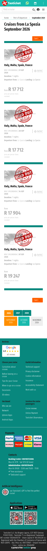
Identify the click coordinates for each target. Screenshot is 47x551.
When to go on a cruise (11, 385)
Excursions (6, 390)
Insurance (29, 380)
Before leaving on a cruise (9, 375)
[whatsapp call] (27, 3)
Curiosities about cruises (9, 368)
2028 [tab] (27, 313)
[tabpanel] (23, 322)
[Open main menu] (43, 9)
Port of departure (20, 18)
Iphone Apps (7, 415)
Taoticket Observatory (34, 417)
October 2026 (23, 321)
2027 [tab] (18, 313)
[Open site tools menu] (43, 3)
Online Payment (32, 413)
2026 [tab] (9, 313)
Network (5, 410)
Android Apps (7, 419)
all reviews (11, 354)
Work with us (31, 389)
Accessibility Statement (35, 385)
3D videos (6, 394)
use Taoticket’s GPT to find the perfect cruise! (25, 492)
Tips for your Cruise (9, 381)
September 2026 (10, 321)
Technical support (33, 367)
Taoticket (27, 547)
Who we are (6, 406)
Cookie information (33, 376)
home (6, 18)
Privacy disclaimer (33, 371)
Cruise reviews (31, 408)
